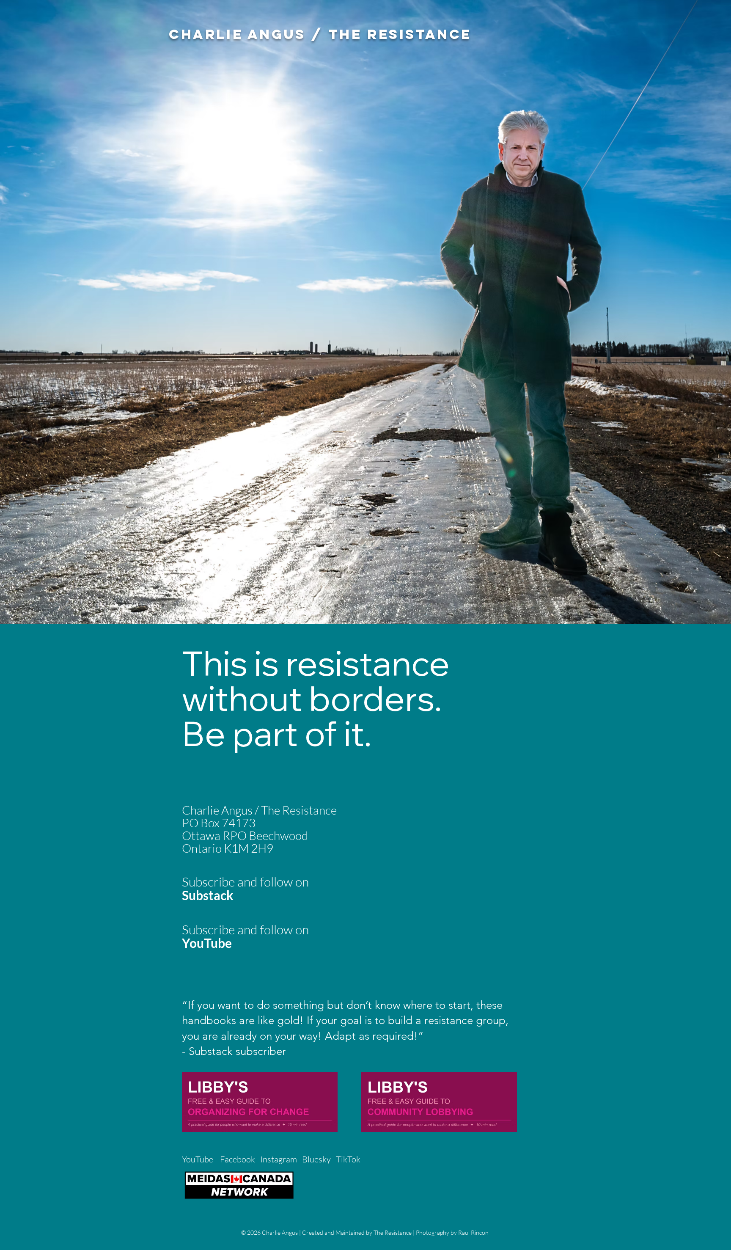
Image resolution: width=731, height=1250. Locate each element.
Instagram (278, 1159)
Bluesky (316, 1159)
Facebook (237, 1159)
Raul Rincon (473, 1232)
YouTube (197, 1159)
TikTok (349, 1159)
